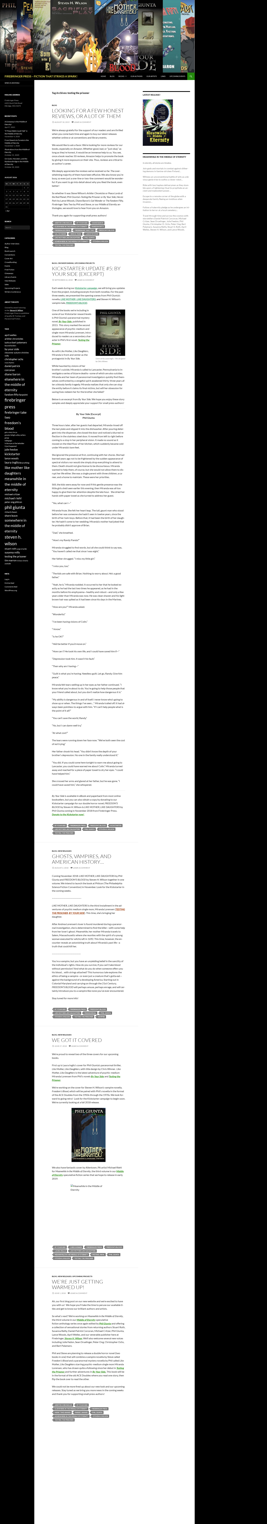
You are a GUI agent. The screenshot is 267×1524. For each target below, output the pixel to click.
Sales (7, 284)
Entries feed (9, 583)
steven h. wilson (100, 241)
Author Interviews (12, 243)
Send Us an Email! (12, 83)
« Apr (7, 211)
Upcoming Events (177, 76)
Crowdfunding (66, 263)
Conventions (10, 255)
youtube (8, 564)
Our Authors (136, 76)
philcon (18, 502)
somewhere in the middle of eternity (71, 241)
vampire (101, 1017)
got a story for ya (11, 432)
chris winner (76, 1247)
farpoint (23, 394)
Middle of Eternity (86, 1319)
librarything (24, 463)
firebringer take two (84, 230)
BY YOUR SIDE (76, 912)
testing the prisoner (64, 245)
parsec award (81, 1412)
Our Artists (151, 76)
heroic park (75, 234)
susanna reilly (12, 552)
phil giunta (89, 238)
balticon (8, 342)
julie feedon (11, 449)
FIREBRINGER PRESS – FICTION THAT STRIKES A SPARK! (41, 76)
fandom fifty (98, 227)
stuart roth (10, 548)
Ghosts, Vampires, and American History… (81, 859)
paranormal (90, 1013)
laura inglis (60, 1251)
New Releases (65, 851)
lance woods (92, 234)
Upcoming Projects (85, 263)
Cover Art (9, 258)
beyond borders (10, 346)
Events (7, 266)
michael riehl (98, 1255)
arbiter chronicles (63, 223)
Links (163, 76)
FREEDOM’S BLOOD (76, 302)
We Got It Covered (77, 1040)
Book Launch (10, 251)
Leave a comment (82, 122)
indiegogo (8, 441)
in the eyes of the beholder (14, 443)
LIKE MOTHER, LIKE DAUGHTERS (78, 299)
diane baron (97, 223)
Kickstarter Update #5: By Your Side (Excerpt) (86, 271)
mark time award (63, 1412)
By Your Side (65, 321)
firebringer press (62, 230)
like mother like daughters (67, 238)
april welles (11, 334)
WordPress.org (11, 590)
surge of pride (22, 549)
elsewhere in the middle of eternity (71, 227)
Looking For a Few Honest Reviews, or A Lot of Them (88, 113)
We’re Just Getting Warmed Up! (77, 1284)
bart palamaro (19, 342)
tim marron (11, 560)
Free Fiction (9, 269)
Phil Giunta (105, 1323)
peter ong (9, 502)
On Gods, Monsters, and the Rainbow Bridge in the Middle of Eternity (16, 161)
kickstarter (115, 825)
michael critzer (12, 494)
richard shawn (11, 512)
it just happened (11, 446)
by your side (82, 223)
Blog (112, 76)
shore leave (11, 515)
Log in (7, 579)
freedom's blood (106, 230)
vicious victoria (22, 561)
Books (121, 76)
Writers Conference (13, 292)
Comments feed (11, 587)
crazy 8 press (9, 363)
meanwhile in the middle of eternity (71, 1255)
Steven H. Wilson (73, 1338)
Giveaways (9, 273)
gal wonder (60, 234)
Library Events (10, 277)
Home (103, 76)
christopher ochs (14, 359)
